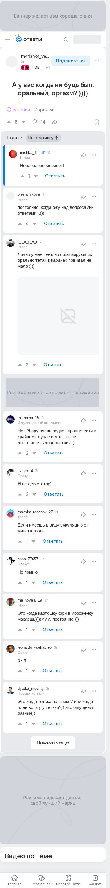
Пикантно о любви (37, 67)
